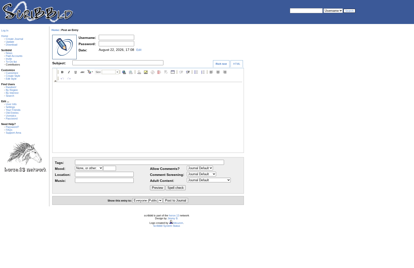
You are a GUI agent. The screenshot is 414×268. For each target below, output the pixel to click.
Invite (9, 58)
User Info (11, 104)
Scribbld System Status (166, 225)
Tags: (59, 163)
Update (10, 41)
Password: (87, 44)
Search (10, 95)
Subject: (59, 63)
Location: (63, 175)
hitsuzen (178, 222)
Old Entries (12, 112)
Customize (12, 72)
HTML (236, 63)
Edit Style (11, 78)
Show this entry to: (120, 200)
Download (11, 44)
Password (11, 118)
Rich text (221, 63)
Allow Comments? (165, 169)
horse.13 (174, 215)
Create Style (13, 75)
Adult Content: (162, 181)
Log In (4, 30)
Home (4, 36)
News (9, 53)
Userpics (11, 115)
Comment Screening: (167, 175)
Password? (12, 126)
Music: (60, 181)
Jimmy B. (172, 218)
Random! (11, 87)
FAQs (9, 129)
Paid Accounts (14, 55)
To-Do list (11, 61)
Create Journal (14, 38)
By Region (12, 90)
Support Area (13, 132)
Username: (87, 38)
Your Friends (13, 109)
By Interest (12, 92)
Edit (138, 50)
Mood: (60, 169)
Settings (10, 107)
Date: (83, 50)
